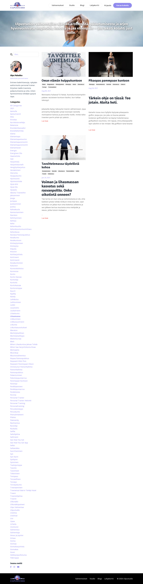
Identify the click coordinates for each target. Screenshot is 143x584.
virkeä (12, 538)
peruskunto (15, 412)
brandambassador (18, 128)
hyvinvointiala (16, 181)
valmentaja (15, 532)
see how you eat (17, 440)
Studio (72, 5)
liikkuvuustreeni (17, 322)
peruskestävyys (16, 409)
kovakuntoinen (46, 171)
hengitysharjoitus (17, 167)
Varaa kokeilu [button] (122, 5)
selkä (12, 445)
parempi (13, 383)
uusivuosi (14, 527)
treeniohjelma (16, 496)
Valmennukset (58, 5)
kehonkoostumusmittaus (21, 229)
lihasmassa (81, 84)
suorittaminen (16, 451)
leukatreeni (15, 310)
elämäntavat (15, 148)
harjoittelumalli (16, 164)
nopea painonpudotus (19, 358)
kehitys (13, 221)
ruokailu (13, 428)
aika (12, 117)
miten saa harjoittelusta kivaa (23, 347)
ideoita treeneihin (18, 192)
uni (11, 518)
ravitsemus (15, 423)
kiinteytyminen (60, 84)
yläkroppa (14, 558)
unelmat (14, 515)
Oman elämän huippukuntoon (62, 80)
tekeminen (15, 473)
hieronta (14, 173)
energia (13, 150)
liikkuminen (15, 319)
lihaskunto (15, 313)
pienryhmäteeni (16, 414)
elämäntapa (15, 136)
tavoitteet (14, 471)
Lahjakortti (94, 5)
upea (12, 521)
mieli (12, 341)
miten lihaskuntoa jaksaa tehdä (23, 344)
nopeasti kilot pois (18, 361)
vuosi (12, 552)
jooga (12, 198)
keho (12, 223)
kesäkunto (14, 237)
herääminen (15, 170)
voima (12, 541)
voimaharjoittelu (17, 546)
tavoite (13, 468)
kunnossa (14, 271)
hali (11, 159)
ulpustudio (15, 510)
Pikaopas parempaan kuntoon (109, 80)
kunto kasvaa (15, 277)
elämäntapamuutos (18, 139)
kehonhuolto (15, 226)
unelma (13, 513)
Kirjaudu (107, 5)
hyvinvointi (15, 178)
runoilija (13, 426)
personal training (17, 403)
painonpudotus (16, 372)
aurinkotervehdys (17, 122)
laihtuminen (15, 302)
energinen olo (16, 153)
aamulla (13, 111)
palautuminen (16, 375)
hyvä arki (14, 184)
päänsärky (14, 420)
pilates (13, 417)
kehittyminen (15, 218)
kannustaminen (16, 212)
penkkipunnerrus (17, 389)
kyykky (13, 294)
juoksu (13, 207)
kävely (12, 296)
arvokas (13, 119)
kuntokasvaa (15, 285)
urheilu (13, 524)
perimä (13, 395)
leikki (12, 305)
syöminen (14, 462)
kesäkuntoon (15, 240)
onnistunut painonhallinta (21, 367)
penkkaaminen (16, 386)
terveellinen (15, 479)
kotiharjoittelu (16, 254)
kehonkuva (14, 232)
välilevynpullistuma (18, 555)
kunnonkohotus (100, 84)
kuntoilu (109, 84)
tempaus (14, 476)
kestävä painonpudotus (20, 235)
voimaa (13, 544)
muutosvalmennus (18, 355)
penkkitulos (15, 392)
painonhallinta (70, 171)
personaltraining (17, 406)
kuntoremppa (16, 288)
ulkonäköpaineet (17, 504)
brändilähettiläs (17, 131)
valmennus (51, 174)
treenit (44, 174)
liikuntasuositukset (18, 327)
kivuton (13, 251)
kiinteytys (68, 84)
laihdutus (14, 299)
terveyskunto (16, 485)
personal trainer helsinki (20, 400)
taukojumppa (16, 465)
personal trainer (17, 398)
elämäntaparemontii (19, 142)
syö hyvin (14, 457)
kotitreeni (14, 257)
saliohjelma (15, 434)
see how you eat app (19, 442)
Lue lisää (45, 121)
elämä (43, 84)
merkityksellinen (17, 333)
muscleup (14, 353)
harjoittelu (14, 162)
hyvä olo (14, 187)
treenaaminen (52, 87)
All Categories (16, 105)
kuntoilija (14, 279)
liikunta (123, 84)
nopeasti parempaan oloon (22, 364)
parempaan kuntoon (19, 381)
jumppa (13, 201)
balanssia (14, 125)
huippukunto (50, 84)
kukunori (14, 265)
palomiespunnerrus (18, 378)
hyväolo (13, 190)
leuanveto (14, 308)
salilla (77, 171)
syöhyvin (14, 459)
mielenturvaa (15, 339)
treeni (13, 493)
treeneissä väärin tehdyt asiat (23, 490)
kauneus (13, 215)
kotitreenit (14, 260)
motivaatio (14, 350)
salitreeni (14, 437)
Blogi (82, 5)
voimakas (14, 549)
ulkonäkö (14, 501)
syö (11, 454)
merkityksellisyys (17, 336)
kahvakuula (15, 209)
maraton (13, 330)
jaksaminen (15, 195)
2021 (12, 108)
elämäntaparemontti (19, 145)
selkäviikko (14, 448)
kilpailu (13, 249)
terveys (44, 87)
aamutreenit (15, 114)
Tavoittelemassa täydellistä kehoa (60, 165)
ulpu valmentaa (17, 507)
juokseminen (15, 204)
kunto (74, 84)
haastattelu (15, 156)
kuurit (12, 291)
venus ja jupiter (16, 535)
